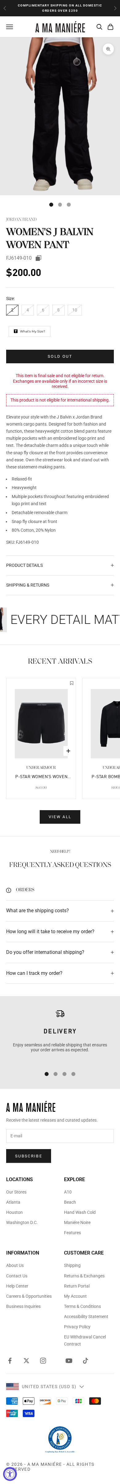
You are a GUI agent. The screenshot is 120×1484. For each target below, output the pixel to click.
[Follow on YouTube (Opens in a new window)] (69, 1360)
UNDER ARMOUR (41, 768)
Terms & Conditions (82, 1306)
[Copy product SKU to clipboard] (38, 258)
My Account (75, 1296)
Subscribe (28, 1156)
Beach (70, 1202)
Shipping (72, 1265)
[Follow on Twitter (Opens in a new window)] (26, 1360)
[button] (71, 684)
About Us (15, 1265)
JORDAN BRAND (21, 219)
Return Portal (77, 1286)
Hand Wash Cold (80, 1212)
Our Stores (16, 1191)
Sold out (60, 356)
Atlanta (13, 1202)
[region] (60, 1035)
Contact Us (16, 1275)
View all (60, 816)
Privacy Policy (77, 1326)
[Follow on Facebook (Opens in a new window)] (10, 1360)
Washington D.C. (22, 1222)
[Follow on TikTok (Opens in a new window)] (85, 1360)
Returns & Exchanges (84, 1275)
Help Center (17, 1286)
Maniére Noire (77, 1222)
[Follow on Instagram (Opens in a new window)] (43, 1360)
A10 (68, 1191)
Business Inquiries (23, 1306)
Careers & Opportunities (29, 1296)
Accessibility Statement (86, 1316)
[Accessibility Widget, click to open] (10, 1474)
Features (72, 1232)
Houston (14, 1212)
